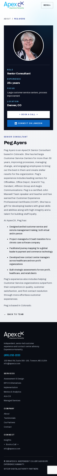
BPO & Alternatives (12, 383)
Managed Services (12, 401)
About (7, 19)
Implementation (11, 387)
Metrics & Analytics (12, 392)
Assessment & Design (14, 379)
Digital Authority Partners (24, 469)
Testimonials (9, 418)
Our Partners (9, 422)
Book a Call (28, 114)
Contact (8, 427)
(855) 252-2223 (12, 355)
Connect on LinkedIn (30, 123)
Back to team (14, 314)
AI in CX (7, 396)
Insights (7, 440)
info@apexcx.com (12, 364)
